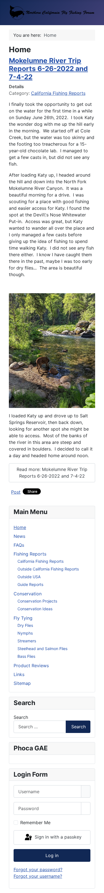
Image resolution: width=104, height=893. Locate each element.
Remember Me (35, 822)
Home (20, 527)
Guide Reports (30, 584)
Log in (52, 855)
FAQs (19, 545)
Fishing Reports (30, 554)
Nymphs (25, 633)
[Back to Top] (97, 886)
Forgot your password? (38, 869)
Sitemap (22, 683)
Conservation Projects (37, 601)
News (19, 536)
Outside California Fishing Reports (48, 569)
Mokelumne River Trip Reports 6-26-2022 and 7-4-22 (48, 68)
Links (19, 674)
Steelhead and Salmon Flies (42, 648)
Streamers (26, 640)
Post (16, 492)
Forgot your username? (38, 876)
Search (21, 717)
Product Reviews (31, 665)
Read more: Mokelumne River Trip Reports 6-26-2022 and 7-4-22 (52, 473)
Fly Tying (23, 618)
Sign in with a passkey (57, 837)
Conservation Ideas (34, 608)
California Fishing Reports (58, 93)
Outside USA (28, 576)
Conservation (28, 593)
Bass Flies (26, 656)
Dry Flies (25, 625)
